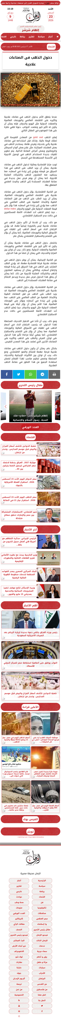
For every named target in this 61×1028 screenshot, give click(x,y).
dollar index (10, 209)
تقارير (31, 37)
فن (42, 902)
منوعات (19, 908)
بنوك (19, 973)
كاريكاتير (19, 918)
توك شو (19, 956)
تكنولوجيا (42, 908)
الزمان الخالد (42, 940)
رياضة (22, 37)
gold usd (38, 137)
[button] (55, 406)
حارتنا (19, 967)
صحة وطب (19, 902)
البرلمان (41, 978)
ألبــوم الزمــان (19, 978)
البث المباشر (19, 940)
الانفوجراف (19, 951)
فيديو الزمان (42, 935)
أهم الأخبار (31, 605)
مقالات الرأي (19, 924)
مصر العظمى (42, 918)
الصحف (19, 929)
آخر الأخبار (30, 529)
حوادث (19, 897)
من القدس (42, 984)
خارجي (13, 37)
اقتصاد (51, 47)
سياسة (41, 37)
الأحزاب (42, 973)
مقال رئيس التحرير (30, 385)
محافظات (42, 913)
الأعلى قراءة (30, 707)
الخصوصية (19, 995)
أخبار (50, 37)
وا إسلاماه (42, 924)
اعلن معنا (42, 995)
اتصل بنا (42, 1000)
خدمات (42, 946)
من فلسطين (41, 989)
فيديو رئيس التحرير (19, 935)
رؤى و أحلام (42, 956)
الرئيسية (42, 880)
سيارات (42, 967)
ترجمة (19, 984)
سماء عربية (42, 951)
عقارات (19, 962)
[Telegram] (42, 374)
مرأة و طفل (42, 962)
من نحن (19, 989)
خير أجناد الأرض (19, 946)
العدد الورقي (30, 427)
